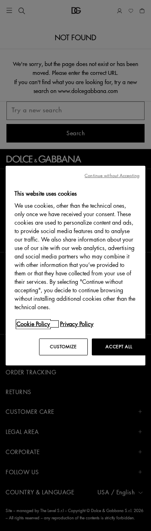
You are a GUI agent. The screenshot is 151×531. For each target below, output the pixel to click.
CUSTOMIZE (63, 347)
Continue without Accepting (112, 175)
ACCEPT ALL (118, 347)
